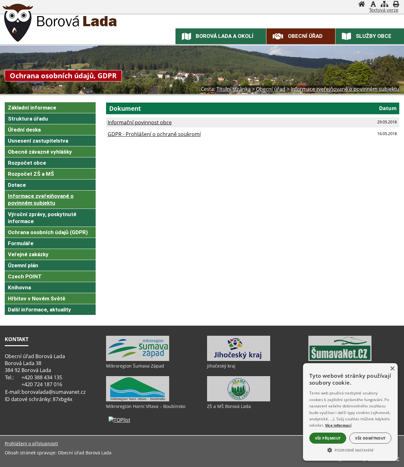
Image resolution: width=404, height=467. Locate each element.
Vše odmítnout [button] (370, 438)
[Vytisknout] (396, 5)
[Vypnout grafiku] (373, 5)
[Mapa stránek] (384, 5)
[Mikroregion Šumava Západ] (137, 359)
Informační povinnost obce (140, 122)
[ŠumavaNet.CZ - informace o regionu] (339, 359)
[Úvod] (361, 5)
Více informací (338, 425)
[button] (350, 449)
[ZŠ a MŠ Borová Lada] (238, 399)
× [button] (392, 368)
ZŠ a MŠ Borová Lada (229, 406)
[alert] (350, 412)
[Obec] (18, 24)
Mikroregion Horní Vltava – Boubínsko (145, 406)
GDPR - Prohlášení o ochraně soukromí (154, 134)
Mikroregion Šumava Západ (135, 366)
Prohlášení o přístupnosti (31, 443)
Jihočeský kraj (221, 366)
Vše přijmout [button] (328, 438)
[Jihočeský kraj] (238, 359)
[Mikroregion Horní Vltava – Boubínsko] (137, 399)
